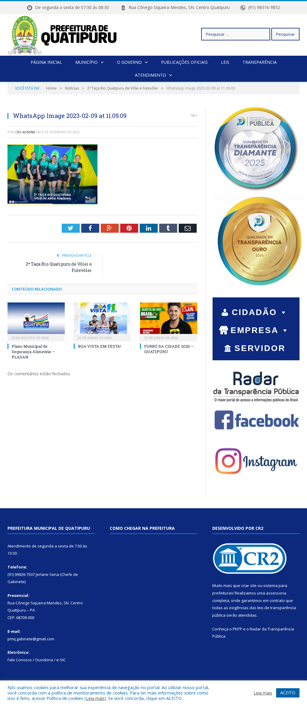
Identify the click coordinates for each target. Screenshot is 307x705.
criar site (249, 585)
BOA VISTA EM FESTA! (99, 346)
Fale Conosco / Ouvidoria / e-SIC (36, 659)
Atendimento (150, 75)
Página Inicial (46, 62)
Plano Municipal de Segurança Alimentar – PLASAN (33, 352)
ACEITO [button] (287, 692)
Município (86, 62)
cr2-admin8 (25, 132)
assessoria (276, 593)
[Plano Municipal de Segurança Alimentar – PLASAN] (36, 321)
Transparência (260, 62)
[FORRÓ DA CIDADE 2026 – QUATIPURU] (168, 321)
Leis (225, 62)
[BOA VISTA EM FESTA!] (102, 321)
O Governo (129, 62)
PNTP (237, 629)
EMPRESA (255, 330)
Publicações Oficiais (184, 62)
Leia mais (95, 698)
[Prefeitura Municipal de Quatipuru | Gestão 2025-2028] (62, 34)
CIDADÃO (254, 312)
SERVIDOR (259, 348)
